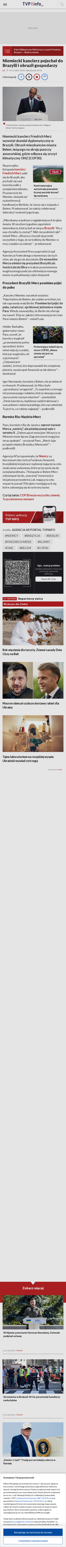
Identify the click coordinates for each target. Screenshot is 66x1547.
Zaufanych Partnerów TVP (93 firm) (29, 1501)
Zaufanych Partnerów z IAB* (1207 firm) (34, 1498)
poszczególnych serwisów (22, 1521)
